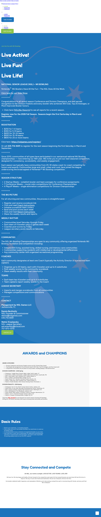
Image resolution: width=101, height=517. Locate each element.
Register (7, 7)
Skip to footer (15, 0)
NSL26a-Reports (22, 110)
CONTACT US (7, 332)
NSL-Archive (11, 397)
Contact (7, 9)
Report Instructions (26, 212)
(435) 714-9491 (8, 19)
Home (6, 6)
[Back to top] (97, 513)
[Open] (1, 23)
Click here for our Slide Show (14, 93)
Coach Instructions (25, 205)
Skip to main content (5, 0)
